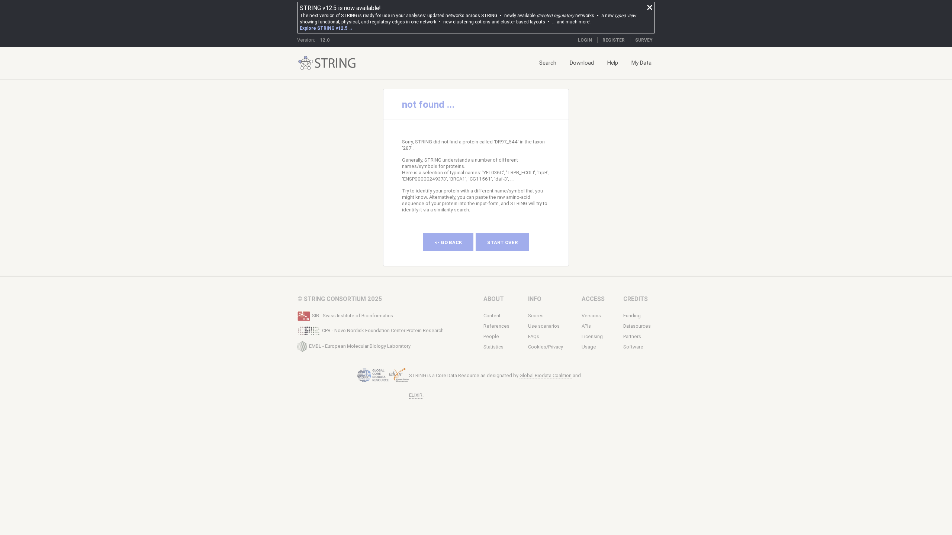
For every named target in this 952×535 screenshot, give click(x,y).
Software (633, 347)
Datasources (637, 326)
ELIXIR (415, 395)
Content (492, 315)
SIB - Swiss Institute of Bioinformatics (352, 315)
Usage (589, 347)
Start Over (502, 242)
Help (612, 62)
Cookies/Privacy (545, 347)
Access (593, 298)
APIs (586, 326)
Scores (536, 315)
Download (582, 62)
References (496, 326)
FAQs (533, 336)
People (491, 336)
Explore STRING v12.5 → (326, 28)
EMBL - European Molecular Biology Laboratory (360, 345)
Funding (632, 315)
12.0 (325, 40)
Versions (591, 315)
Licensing (592, 336)
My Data (641, 62)
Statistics (493, 347)
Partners (632, 336)
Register (613, 40)
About (493, 298)
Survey (644, 40)
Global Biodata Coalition (546, 375)
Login (585, 40)
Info (534, 298)
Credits (635, 298)
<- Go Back (448, 242)
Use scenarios (544, 326)
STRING (306, 63)
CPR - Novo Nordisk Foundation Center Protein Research (383, 330)
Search (547, 62)
